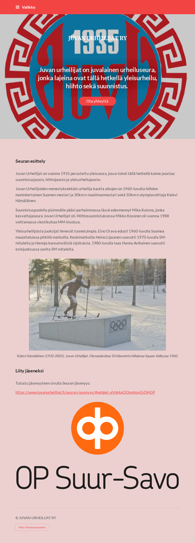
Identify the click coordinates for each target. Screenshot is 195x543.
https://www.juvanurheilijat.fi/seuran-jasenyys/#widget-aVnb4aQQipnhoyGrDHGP (85, 392)
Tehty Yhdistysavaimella (31, 527)
